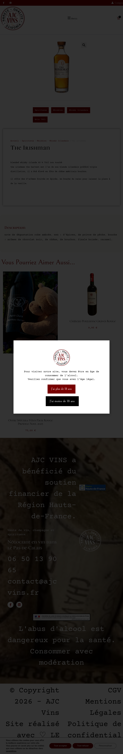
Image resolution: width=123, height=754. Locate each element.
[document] (61, 377)
